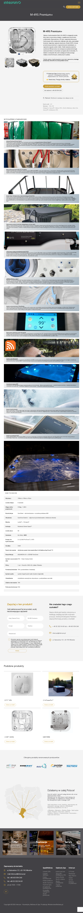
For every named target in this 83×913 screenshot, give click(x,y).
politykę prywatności (34, 647)
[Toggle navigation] (79, 2)
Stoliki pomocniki (46, 894)
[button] (6, 63)
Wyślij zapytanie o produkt (52, 86)
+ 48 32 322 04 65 (58, 626)
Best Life (75, 108)
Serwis (71, 880)
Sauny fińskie (60, 877)
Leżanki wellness (45, 874)
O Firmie (71, 871)
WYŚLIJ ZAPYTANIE (73, 7)
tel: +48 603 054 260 (14, 878)
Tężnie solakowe (59, 885)
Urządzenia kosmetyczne (47, 887)
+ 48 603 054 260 (73, 626)
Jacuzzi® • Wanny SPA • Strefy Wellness (60, 108)
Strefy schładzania (59, 882)
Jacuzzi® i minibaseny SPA (50, 110)
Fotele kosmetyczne (47, 877)
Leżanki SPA (46, 871)
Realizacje (72, 873)
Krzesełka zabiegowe (46, 891)
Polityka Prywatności (73, 882)
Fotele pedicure (48, 880)
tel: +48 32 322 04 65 (14, 881)
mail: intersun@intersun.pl (16, 874)
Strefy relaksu (60, 879)
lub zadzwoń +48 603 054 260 (53, 90)
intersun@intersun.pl (59, 633)
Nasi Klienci (72, 875)
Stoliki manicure (48, 882)
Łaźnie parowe (60, 871)
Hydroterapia (47, 884)
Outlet (71, 878)
